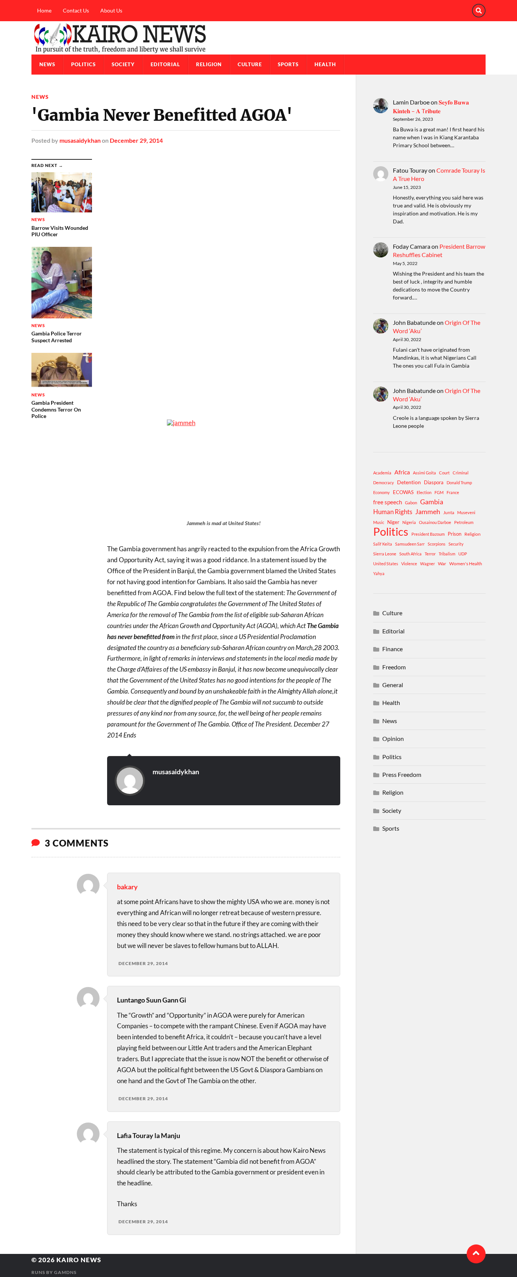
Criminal (461, 472)
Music (378, 522)
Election (424, 492)
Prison (454, 534)
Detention (409, 482)
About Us (111, 10)
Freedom (394, 666)
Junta (448, 512)
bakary (127, 887)
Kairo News (78, 1260)
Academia (382, 472)
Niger (393, 522)
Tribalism (447, 553)
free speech (387, 502)
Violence (409, 563)
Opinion (393, 738)
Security (456, 543)
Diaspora (434, 482)
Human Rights (392, 512)
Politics (83, 64)
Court (444, 472)
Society (123, 64)
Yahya (379, 573)
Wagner (427, 563)
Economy (381, 492)
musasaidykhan (80, 140)
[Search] (479, 10)
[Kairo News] (258, 38)
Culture (250, 64)
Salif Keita (382, 543)
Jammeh (427, 512)
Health (325, 64)
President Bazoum (428, 534)
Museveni (466, 512)
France (453, 492)
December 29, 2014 (136, 140)
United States (385, 563)
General (392, 684)
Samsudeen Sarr (410, 543)
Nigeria (409, 522)
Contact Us (76, 10)
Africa (402, 472)
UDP (462, 553)
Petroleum (463, 522)
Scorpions (436, 543)
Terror (430, 553)
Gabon (411, 502)
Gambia (431, 501)
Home (44, 10)
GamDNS (65, 1272)
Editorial (165, 64)
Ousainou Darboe (435, 522)
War (442, 563)
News (47, 64)
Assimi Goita (424, 472)
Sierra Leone (384, 553)
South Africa (410, 553)
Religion (209, 64)
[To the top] (476, 1253)
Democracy (383, 482)
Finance (392, 648)
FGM (439, 492)
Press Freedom (401, 774)
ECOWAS (403, 492)
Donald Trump (459, 482)
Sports (288, 64)
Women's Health (465, 563)
